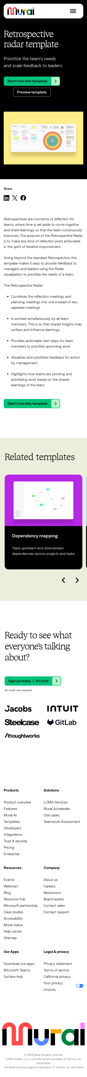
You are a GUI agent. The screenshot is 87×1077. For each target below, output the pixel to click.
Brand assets (54, 899)
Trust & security (15, 841)
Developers (12, 828)
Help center (13, 931)
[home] (20, 11)
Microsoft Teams (17, 970)
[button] (73, 11)
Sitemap (10, 938)
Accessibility (13, 918)
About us (51, 880)
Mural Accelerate (57, 808)
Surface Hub (13, 976)
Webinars (11, 886)
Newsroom (52, 892)
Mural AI (10, 815)
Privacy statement (58, 963)
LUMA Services (56, 802)
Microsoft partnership (21, 905)
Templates (12, 821)
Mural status (13, 925)
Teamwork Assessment (62, 821)
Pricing (9, 847)
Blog (7, 892)
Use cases (51, 815)
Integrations (13, 834)
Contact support (56, 912)
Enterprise (11, 854)
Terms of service (56, 970)
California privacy (57, 976)
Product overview (17, 802)
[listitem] (43, 522)
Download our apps (19, 963)
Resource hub (14, 899)
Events (9, 880)
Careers (49, 886)
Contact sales (54, 905)
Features (10, 808)
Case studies (13, 912)
